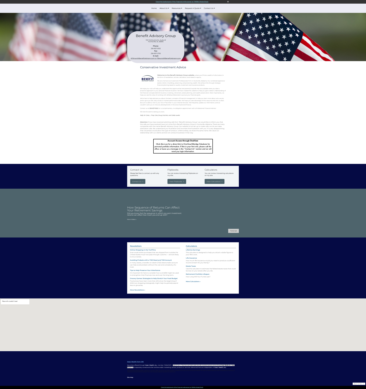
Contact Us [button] (136, 181)
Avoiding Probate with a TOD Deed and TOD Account (151, 260)
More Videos (131, 219)
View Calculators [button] (214, 181)
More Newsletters (137, 290)
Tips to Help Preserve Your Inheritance (145, 270)
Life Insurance (191, 258)
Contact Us (208, 8)
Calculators (191, 246)
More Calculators (193, 281)
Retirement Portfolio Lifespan (197, 274)
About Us (163, 8)
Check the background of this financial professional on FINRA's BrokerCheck (182, 2)
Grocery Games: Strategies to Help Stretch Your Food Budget (154, 278)
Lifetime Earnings (193, 250)
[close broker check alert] (228, 1)
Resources (176, 8)
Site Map (130, 377)
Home (154, 8)
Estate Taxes (191, 266)
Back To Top (358, 383)
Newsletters (135, 246)
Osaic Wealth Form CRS (135, 362)
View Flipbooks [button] (175, 181)
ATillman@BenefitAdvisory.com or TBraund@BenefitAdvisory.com (156, 58)
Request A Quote (192, 8)
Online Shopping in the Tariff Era (143, 250)
